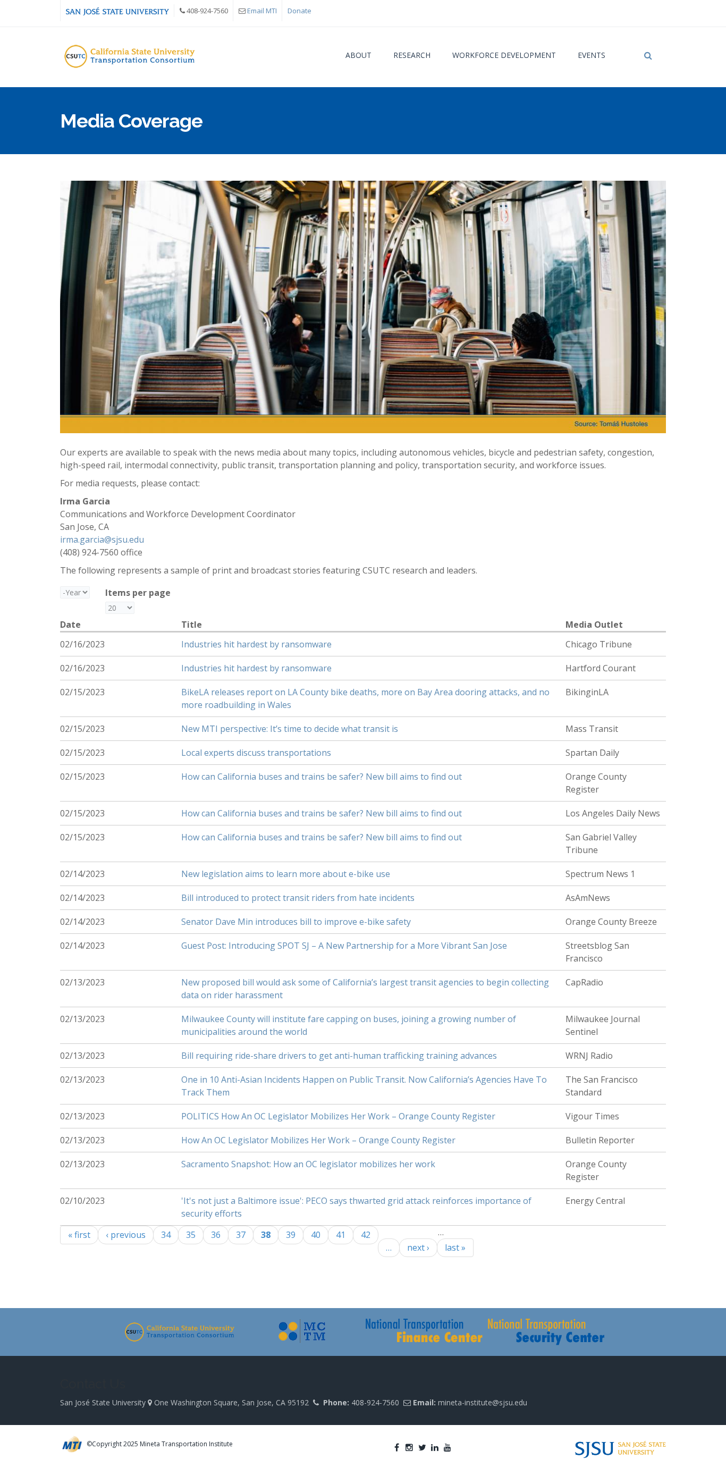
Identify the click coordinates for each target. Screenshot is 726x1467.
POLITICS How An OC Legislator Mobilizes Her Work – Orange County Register (338, 1116)
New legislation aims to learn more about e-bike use (285, 874)
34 (166, 1235)
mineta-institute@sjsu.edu (482, 1402)
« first (79, 1235)
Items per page (138, 592)
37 (241, 1235)
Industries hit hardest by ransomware (256, 644)
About (358, 55)
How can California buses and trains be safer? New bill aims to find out (321, 776)
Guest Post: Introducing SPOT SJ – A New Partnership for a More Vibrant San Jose (344, 945)
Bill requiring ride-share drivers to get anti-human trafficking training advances (339, 1055)
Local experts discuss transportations (256, 752)
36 (216, 1235)
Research (411, 55)
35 (191, 1235)
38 (266, 1235)
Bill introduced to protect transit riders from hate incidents (298, 898)
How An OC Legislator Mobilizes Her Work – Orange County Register (318, 1140)
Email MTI (262, 10)
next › (418, 1247)
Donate (299, 10)
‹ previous (126, 1235)
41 (340, 1235)
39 (291, 1235)
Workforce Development (504, 55)
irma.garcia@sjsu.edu (102, 539)
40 (315, 1235)
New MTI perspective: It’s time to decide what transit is (289, 729)
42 (365, 1235)
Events (591, 55)
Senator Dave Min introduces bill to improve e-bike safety (296, 922)
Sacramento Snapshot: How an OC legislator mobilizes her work (308, 1164)
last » (455, 1247)
